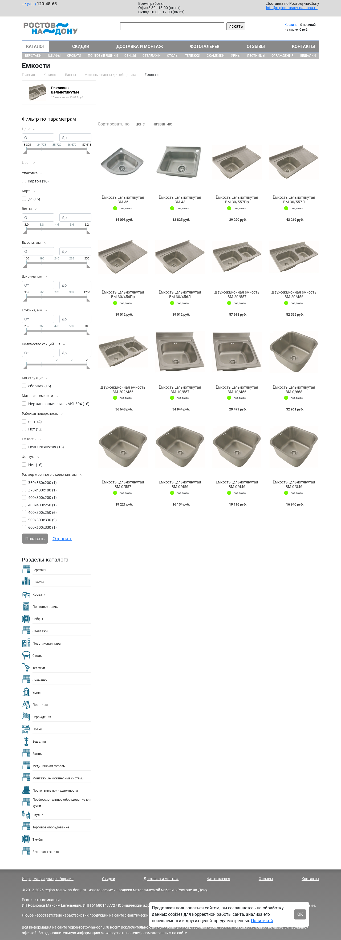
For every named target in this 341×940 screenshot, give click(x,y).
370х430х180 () (42, 490)
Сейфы (130, 56)
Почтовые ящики (103, 56)
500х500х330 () (42, 519)
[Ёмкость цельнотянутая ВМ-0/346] (294, 447)
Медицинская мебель (49, 766)
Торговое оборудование (51, 827)
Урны (235, 56)
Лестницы (256, 56)
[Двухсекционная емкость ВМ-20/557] (237, 257)
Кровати (74, 56)
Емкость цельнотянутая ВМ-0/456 (180, 484)
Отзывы (256, 46)
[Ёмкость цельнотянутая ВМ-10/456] (237, 352)
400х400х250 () (42, 504)
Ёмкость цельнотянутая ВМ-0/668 (294, 389)
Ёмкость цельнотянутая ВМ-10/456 (237, 389)
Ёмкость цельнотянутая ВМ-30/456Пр (123, 294)
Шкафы (54, 56)
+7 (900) (39, 3)
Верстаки (33, 56)
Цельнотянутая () (46, 446)
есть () (35, 421)
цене (140, 124)
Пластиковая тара (47, 643)
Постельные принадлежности (55, 790)
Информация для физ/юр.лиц (48, 879)
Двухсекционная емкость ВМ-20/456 (293, 294)
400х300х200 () (42, 497)
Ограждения (282, 56)
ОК (300, 914)
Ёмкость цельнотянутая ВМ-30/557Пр (237, 199)
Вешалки (308, 56)
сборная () (39, 385)
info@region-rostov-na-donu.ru (292, 8)
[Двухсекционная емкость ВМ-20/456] (294, 257)
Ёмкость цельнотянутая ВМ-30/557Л (294, 199)
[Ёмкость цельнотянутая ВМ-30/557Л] (294, 162)
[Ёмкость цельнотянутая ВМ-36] (123, 162)
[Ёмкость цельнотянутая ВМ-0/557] (123, 447)
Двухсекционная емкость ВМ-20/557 (236, 294)
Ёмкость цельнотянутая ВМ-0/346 (294, 484)
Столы (172, 56)
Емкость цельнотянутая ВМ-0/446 (237, 484)
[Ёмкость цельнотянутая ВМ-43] (180, 162)
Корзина (291, 25)
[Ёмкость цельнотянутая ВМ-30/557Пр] (237, 162)
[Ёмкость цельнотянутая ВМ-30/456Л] (180, 257)
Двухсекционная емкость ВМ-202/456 (122, 389)
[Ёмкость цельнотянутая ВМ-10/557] (180, 352)
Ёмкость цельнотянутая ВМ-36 (123, 199)
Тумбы (38, 839)
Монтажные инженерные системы (58, 778)
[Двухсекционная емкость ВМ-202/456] (123, 352)
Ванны (37, 754)
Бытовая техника (46, 852)
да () (34, 198)
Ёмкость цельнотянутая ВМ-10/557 (180, 389)
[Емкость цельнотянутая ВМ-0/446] (237, 447)
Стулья (38, 815)
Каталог (35, 46)
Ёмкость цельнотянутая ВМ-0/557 (123, 484)
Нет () (35, 429)
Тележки (192, 56)
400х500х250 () (42, 512)
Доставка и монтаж (139, 46)
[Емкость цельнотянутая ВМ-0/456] (180, 447)
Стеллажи (152, 56)
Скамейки (216, 56)
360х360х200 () (42, 482)
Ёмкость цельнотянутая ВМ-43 (180, 199)
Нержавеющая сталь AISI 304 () (58, 403)
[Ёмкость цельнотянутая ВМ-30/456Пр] (123, 257)
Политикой (262, 920)
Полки (37, 729)
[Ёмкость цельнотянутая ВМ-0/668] (294, 352)
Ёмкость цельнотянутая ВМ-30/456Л (180, 294)
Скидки (80, 46)
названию (162, 124)
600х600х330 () (42, 527)
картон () (38, 181)
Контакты (303, 46)
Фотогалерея (205, 46)
